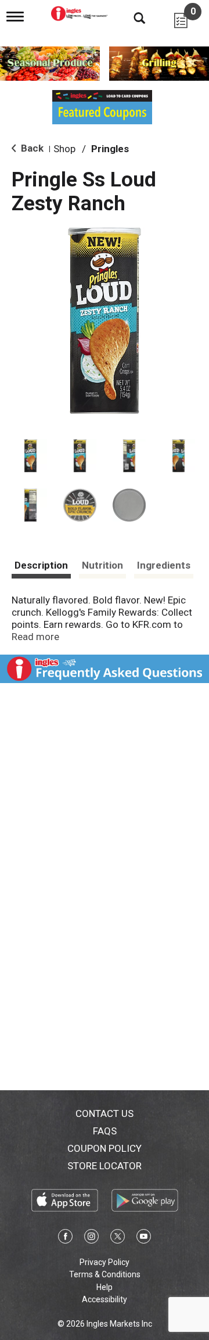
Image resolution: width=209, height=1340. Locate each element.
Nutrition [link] (102, 565)
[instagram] (91, 1238)
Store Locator (104, 1166)
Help (104, 1287)
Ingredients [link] (163, 565)
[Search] (130, 17)
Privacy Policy (104, 1262)
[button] (30, 456)
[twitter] (117, 1238)
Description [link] (41, 565)
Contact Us (104, 1113)
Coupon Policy (104, 1148)
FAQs (105, 1131)
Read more (35, 636)
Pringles (110, 149)
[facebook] (65, 1238)
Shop (64, 149)
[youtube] (143, 1238)
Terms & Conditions (104, 1274)
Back (31, 148)
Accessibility (104, 1299)
